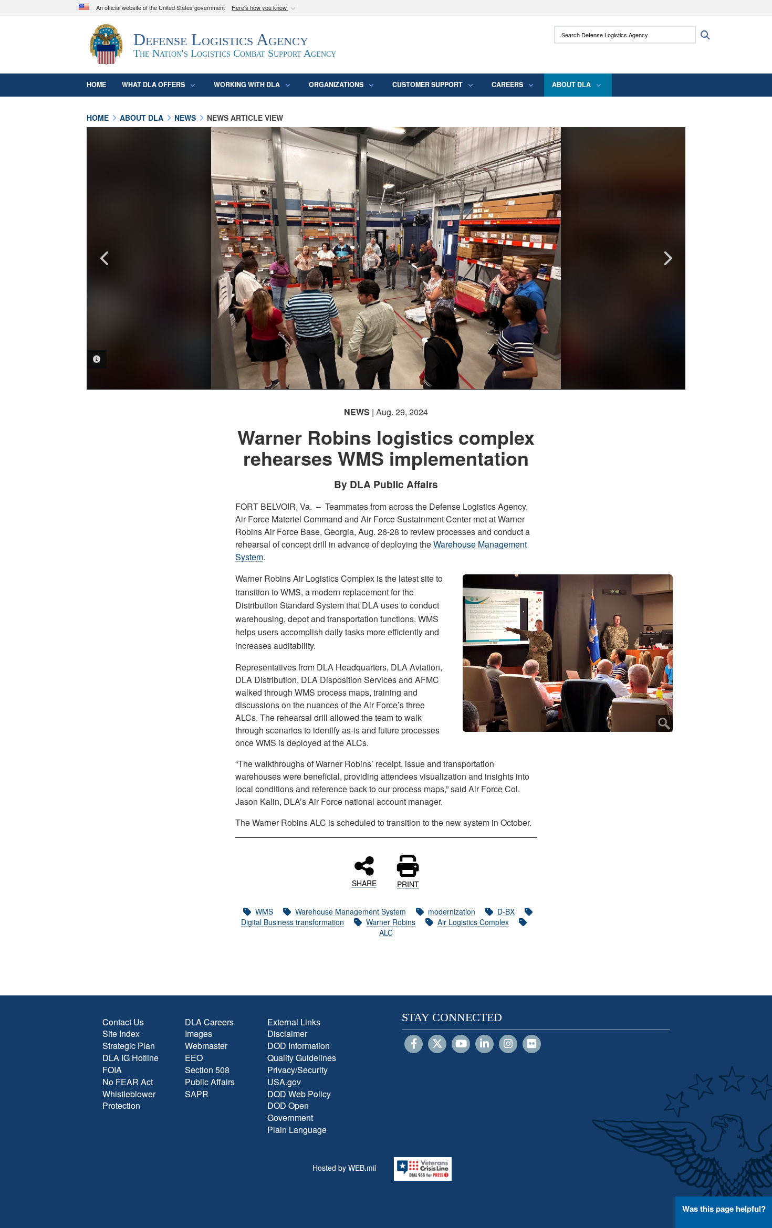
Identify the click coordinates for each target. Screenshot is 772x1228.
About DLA (571, 84)
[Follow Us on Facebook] (413, 1044)
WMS (264, 911)
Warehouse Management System (350, 911)
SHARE (364, 882)
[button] (265, 8)
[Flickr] (532, 1044)
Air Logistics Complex (473, 922)
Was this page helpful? (724, 1208)
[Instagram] (508, 1044)
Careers (507, 84)
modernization (451, 911)
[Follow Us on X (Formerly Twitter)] (437, 1044)
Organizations (336, 84)
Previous (105, 258)
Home (96, 84)
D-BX (506, 911)
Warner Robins (390, 922)
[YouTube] (461, 1044)
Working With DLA (247, 84)
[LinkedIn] (484, 1044)
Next (666, 258)
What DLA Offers (153, 84)
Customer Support (427, 84)
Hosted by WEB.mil (344, 1167)
